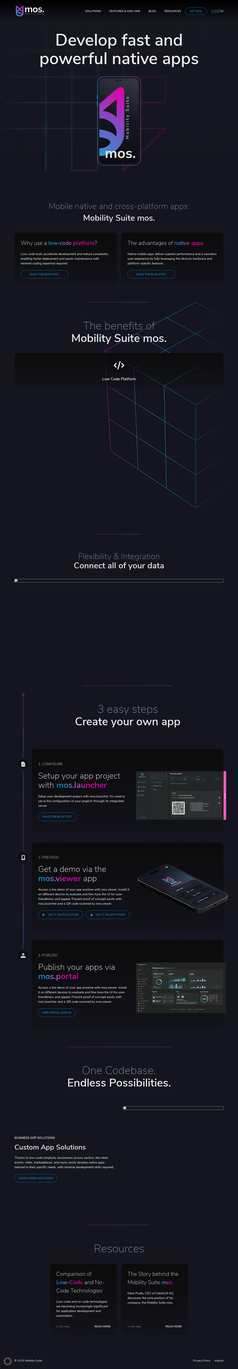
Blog (152, 11)
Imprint (219, 1361)
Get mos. (196, 11)
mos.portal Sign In (57, 1013)
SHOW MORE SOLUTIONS (36, 1178)
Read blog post (119, 375)
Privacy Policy (201, 1361)
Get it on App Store (110, 915)
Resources (172, 11)
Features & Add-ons (124, 11)
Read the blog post (57, 817)
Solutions (93, 11)
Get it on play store (63, 915)
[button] (7, 1361)
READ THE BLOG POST (44, 274)
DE (222, 11)
